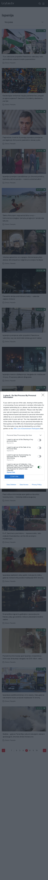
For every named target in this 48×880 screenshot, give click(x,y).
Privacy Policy (37, 484)
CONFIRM (14, 476)
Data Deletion (11, 484)
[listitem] (24, 435)
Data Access (24, 484)
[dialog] (24, 440)
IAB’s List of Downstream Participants (27, 428)
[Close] (44, 396)
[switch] (39, 440)
